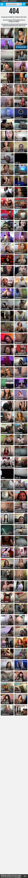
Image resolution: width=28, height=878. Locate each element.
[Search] (20, 4)
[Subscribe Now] (20, 49)
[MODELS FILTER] (23, 4)
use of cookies (17, 877)
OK (25, 876)
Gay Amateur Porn (13, 1)
